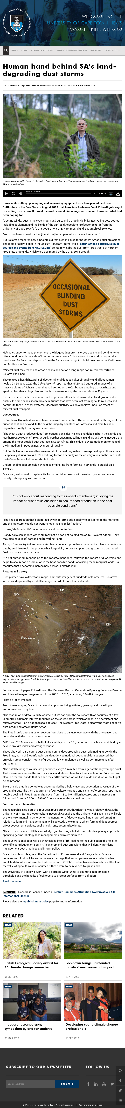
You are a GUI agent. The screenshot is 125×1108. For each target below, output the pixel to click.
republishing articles (35, 901)
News (14, 50)
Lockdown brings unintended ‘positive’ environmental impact (90, 965)
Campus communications (37, 50)
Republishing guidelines (90, 1104)
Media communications (72, 50)
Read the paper (12, 881)
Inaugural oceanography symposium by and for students (28, 1026)
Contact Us (112, 50)
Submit (67, 1083)
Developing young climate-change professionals (92, 1026)
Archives (95, 50)
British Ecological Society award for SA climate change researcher (31, 965)
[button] (6, 193)
